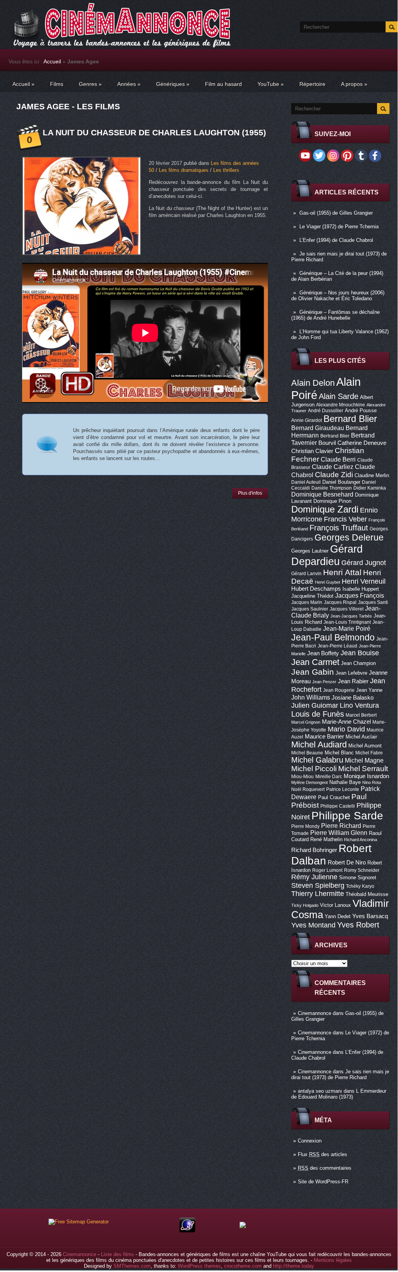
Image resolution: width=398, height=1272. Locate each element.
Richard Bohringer (314, 850)
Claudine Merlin (372, 475)
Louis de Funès (317, 714)
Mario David (346, 729)
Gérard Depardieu (327, 555)
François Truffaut (338, 527)
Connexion (310, 1141)
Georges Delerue (349, 537)
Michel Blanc (339, 753)
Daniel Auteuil (306, 482)
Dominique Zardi (324, 509)
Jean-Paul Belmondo (333, 637)
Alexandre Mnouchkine (340, 405)
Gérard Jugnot (363, 563)
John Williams (310, 697)
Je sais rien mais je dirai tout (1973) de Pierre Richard (340, 1074)
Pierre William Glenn (338, 832)
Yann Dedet (338, 916)
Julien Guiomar (314, 705)
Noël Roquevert (308, 789)
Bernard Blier (350, 418)
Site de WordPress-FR (323, 1182)
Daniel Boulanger (341, 482)
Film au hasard (223, 84)
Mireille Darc (328, 776)
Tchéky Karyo (360, 886)
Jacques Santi (373, 602)
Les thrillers (226, 170)
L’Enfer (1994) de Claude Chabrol (336, 240)
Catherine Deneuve (361, 443)
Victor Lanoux (335, 905)
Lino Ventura (359, 705)
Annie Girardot (306, 420)
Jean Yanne (369, 690)
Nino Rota (371, 782)
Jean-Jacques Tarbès (351, 616)
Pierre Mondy (305, 826)
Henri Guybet (327, 582)
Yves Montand (313, 925)
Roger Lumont (327, 870)
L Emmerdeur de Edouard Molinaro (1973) (338, 1094)
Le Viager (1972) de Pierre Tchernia (339, 226)
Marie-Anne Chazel (346, 722)
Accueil (52, 61)
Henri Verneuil (364, 581)
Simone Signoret (357, 877)
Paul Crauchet (334, 797)
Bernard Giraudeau (317, 427)
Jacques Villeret (346, 609)
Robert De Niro (347, 862)
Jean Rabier (353, 681)
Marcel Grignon (305, 722)
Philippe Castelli (337, 806)
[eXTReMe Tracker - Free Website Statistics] (187, 1231)
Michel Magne (364, 760)
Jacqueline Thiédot (312, 596)
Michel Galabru (317, 760)
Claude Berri (338, 459)
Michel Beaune (307, 753)
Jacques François (359, 595)
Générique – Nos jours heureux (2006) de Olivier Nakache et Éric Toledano (337, 295)
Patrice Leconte (342, 789)
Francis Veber (345, 519)
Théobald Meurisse (367, 894)
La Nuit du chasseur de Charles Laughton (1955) (154, 132)
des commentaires (324, 1168)
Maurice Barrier (324, 736)
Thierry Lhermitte (317, 894)
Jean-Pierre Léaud (337, 646)
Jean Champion (358, 663)
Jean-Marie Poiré (346, 628)
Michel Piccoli (314, 769)
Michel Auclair (361, 737)
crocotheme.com (243, 1266)
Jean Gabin (312, 671)
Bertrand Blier (334, 436)
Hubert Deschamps (316, 589)
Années (129, 84)
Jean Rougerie (339, 690)
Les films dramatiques (184, 170)
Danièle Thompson (331, 488)
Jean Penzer (324, 681)
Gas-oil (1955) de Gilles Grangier (336, 213)
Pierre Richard (341, 825)
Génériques (172, 84)
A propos (354, 84)
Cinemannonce (314, 1013)
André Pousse (361, 410)
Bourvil (327, 443)
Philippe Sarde (347, 816)
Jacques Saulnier (309, 609)
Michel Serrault (363, 769)
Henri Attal (342, 572)
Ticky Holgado (304, 905)
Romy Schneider (361, 870)
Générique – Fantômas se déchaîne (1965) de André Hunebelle (335, 315)
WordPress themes (199, 1266)
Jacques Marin (306, 602)
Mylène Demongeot (309, 782)
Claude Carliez (332, 467)
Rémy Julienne (314, 877)
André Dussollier (325, 410)
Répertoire (312, 84)
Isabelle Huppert (360, 589)
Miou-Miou (302, 776)
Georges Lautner (309, 551)
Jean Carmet (315, 662)
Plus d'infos (250, 493)
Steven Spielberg (317, 885)
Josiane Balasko (353, 698)
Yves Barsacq (370, 916)
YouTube (270, 84)
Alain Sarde (338, 396)
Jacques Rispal (340, 602)
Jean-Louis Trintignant (347, 622)
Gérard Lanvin (306, 573)
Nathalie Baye (345, 782)
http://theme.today (293, 1266)
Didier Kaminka (369, 488)
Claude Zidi (334, 475)
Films (56, 84)
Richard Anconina (360, 839)
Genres (90, 84)
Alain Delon (313, 383)
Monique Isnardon (366, 776)
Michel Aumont (365, 746)
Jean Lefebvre (351, 673)
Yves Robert (358, 924)
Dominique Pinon (332, 501)
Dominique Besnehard (322, 494)
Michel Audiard (319, 744)
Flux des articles (322, 1154)
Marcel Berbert (361, 715)
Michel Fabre (369, 753)
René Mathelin (326, 839)
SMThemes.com (132, 1266)
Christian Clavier (312, 451)
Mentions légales (333, 1260)
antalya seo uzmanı (320, 1091)
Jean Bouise (360, 653)
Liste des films (117, 1254)
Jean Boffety (323, 653)
